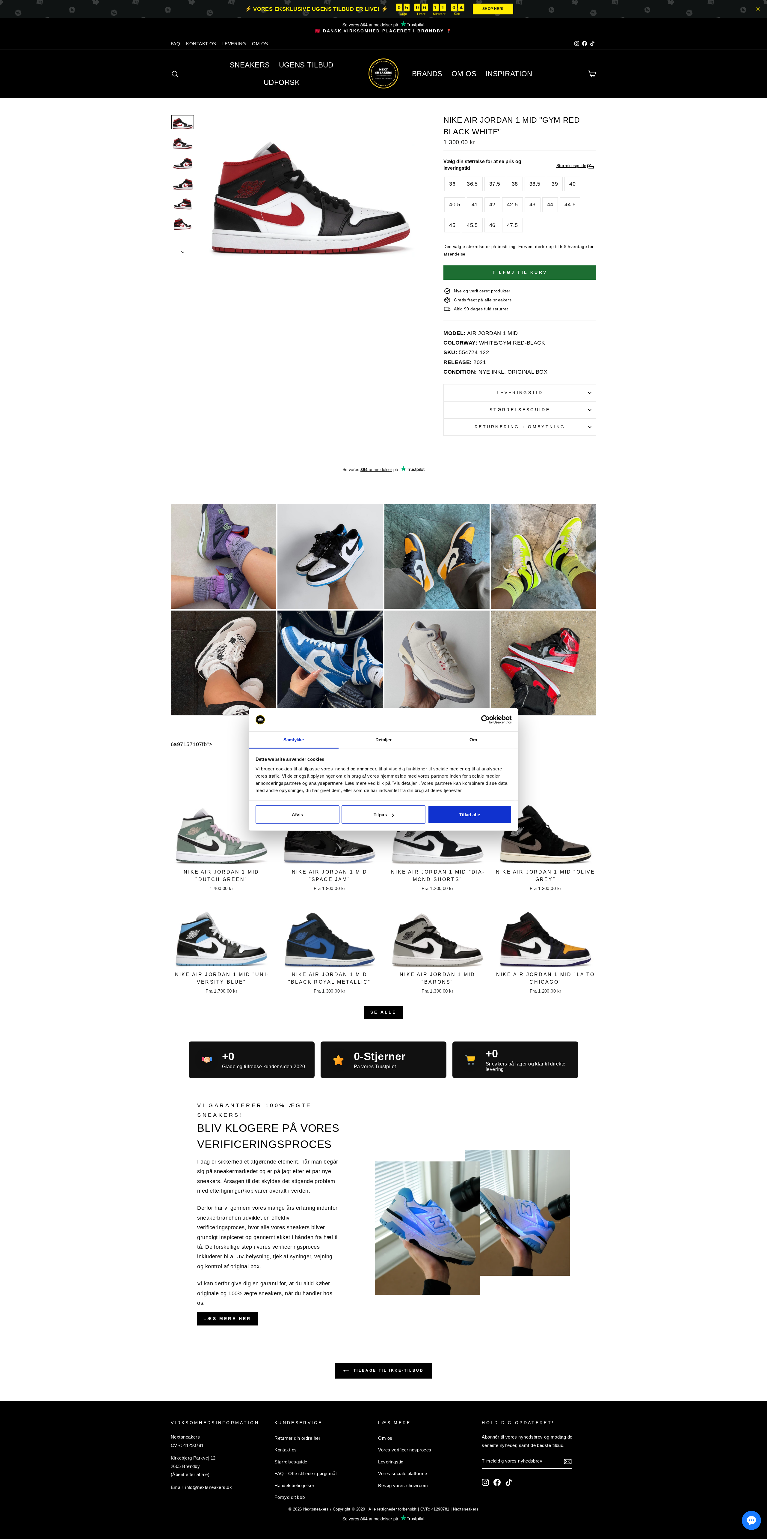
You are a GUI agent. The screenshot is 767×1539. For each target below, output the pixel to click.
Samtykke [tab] (293, 739)
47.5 (512, 225)
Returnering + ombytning (520, 426)
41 (475, 205)
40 (572, 184)
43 (532, 205)
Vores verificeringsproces (404, 1449)
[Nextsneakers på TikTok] (508, 1482)
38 (515, 184)
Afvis (297, 814)
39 (555, 184)
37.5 (494, 184)
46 (492, 225)
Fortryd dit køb (289, 1497)
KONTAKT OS (201, 43)
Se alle (383, 1012)
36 (452, 184)
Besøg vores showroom (403, 1485)
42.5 (512, 205)
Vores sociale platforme (402, 1473)
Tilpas (380, 814)
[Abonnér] (568, 1461)
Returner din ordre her (297, 1438)
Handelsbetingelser (294, 1485)
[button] (751, 1520)
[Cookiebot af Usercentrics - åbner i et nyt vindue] (485, 719)
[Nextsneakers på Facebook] (497, 1482)
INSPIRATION (508, 74)
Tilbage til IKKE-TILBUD (387, 1370)
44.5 (570, 205)
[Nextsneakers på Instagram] (485, 1482)
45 (452, 225)
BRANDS (427, 74)
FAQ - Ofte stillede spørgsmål (305, 1473)
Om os (385, 1438)
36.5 (472, 184)
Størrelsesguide (520, 409)
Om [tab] (473, 739)
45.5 (472, 225)
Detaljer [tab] (383, 739)
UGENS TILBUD (306, 65)
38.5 (534, 184)
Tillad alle (469, 814)
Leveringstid (520, 392)
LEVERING (234, 43)
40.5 (454, 205)
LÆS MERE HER (227, 1318)
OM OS (260, 43)
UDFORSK (282, 82)
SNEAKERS (250, 65)
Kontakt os (285, 1449)
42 (492, 205)
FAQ (175, 43)
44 (550, 205)
